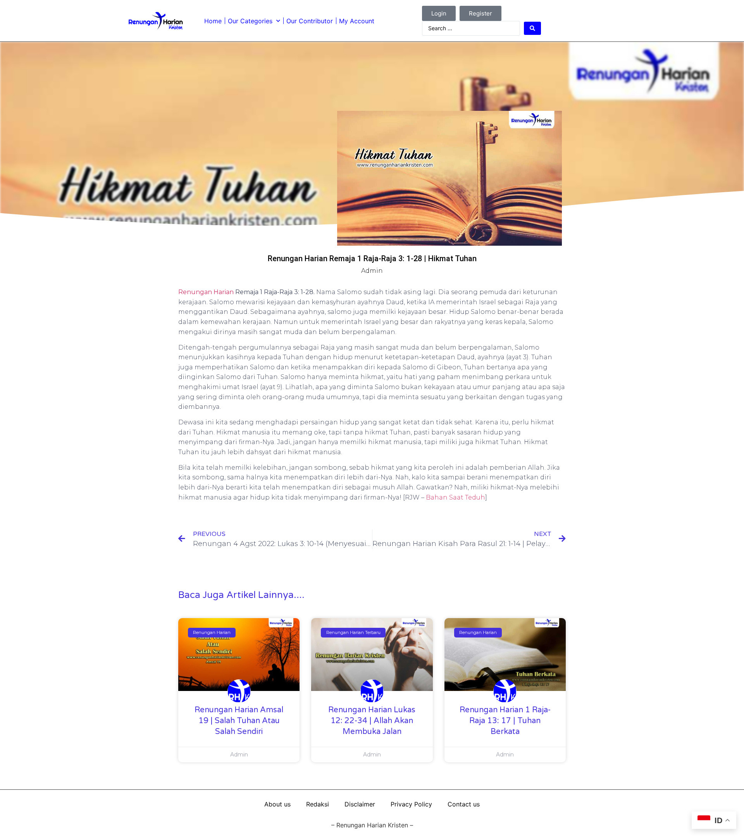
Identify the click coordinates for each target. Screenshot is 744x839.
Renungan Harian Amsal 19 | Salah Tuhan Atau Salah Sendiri (239, 720)
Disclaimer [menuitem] (359, 804)
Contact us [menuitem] (464, 804)
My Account (356, 21)
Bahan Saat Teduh (455, 497)
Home (213, 21)
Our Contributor (309, 21)
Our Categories (250, 21)
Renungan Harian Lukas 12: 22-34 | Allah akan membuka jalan (371, 720)
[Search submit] (532, 28)
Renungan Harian (206, 292)
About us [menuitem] (277, 804)
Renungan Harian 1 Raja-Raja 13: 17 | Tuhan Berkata (505, 720)
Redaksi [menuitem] (317, 804)
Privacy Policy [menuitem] (411, 804)
